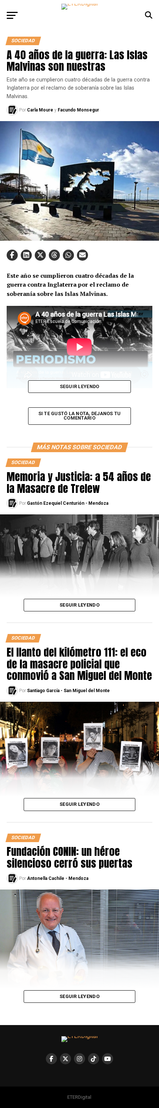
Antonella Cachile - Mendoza (57, 878)
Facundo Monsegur (78, 110)
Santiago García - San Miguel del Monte (68, 690)
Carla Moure (40, 110)
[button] (12, 255)
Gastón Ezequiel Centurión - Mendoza (67, 503)
